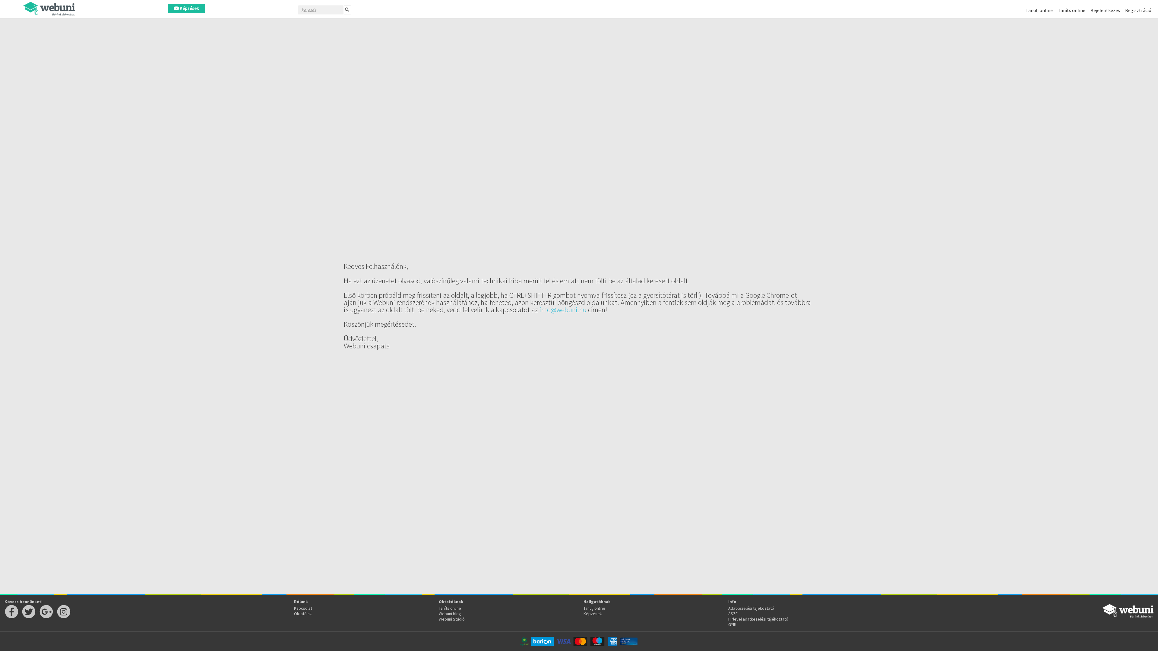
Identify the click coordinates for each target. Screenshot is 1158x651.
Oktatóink (303, 613)
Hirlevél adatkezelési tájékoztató (758, 619)
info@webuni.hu (563, 309)
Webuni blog (450, 613)
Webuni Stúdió (452, 619)
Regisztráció (1138, 10)
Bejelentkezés (1105, 10)
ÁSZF (733, 613)
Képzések (189, 8)
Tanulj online (1039, 10)
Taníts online (1071, 10)
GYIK (732, 624)
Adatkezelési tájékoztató (751, 608)
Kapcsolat (303, 608)
